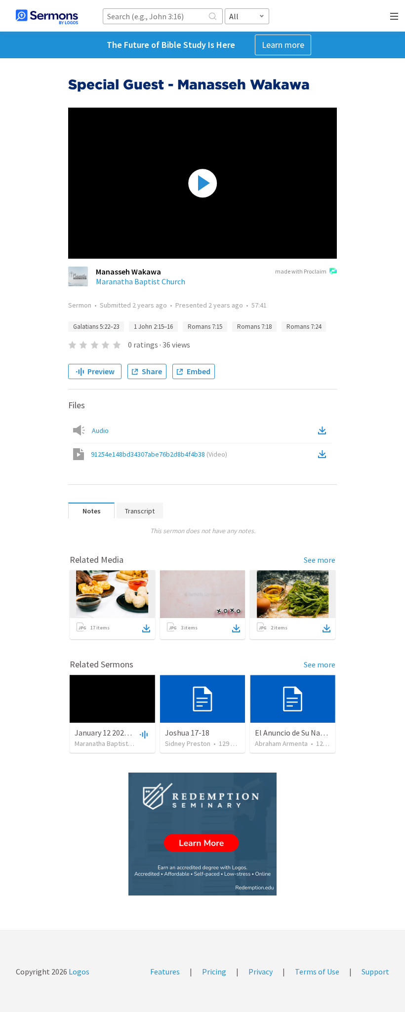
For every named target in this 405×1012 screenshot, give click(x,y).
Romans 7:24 (303, 326)
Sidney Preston (187, 743)
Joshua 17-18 (187, 733)
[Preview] (142, 734)
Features (165, 971)
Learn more (283, 44)
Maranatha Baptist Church (140, 281)
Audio (100, 430)
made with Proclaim (300, 271)
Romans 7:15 (205, 326)
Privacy (260, 971)
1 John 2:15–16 (153, 326)
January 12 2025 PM (107, 733)
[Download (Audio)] (324, 430)
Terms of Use (317, 971)
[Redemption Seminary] (202, 834)
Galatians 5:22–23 (96, 326)
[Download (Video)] (324, 454)
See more (319, 560)
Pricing (214, 971)
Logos (78, 971)
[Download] (146, 628)
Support (375, 971)
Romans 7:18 (254, 326)
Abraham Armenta (281, 743)
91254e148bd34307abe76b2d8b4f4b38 (159, 454)
